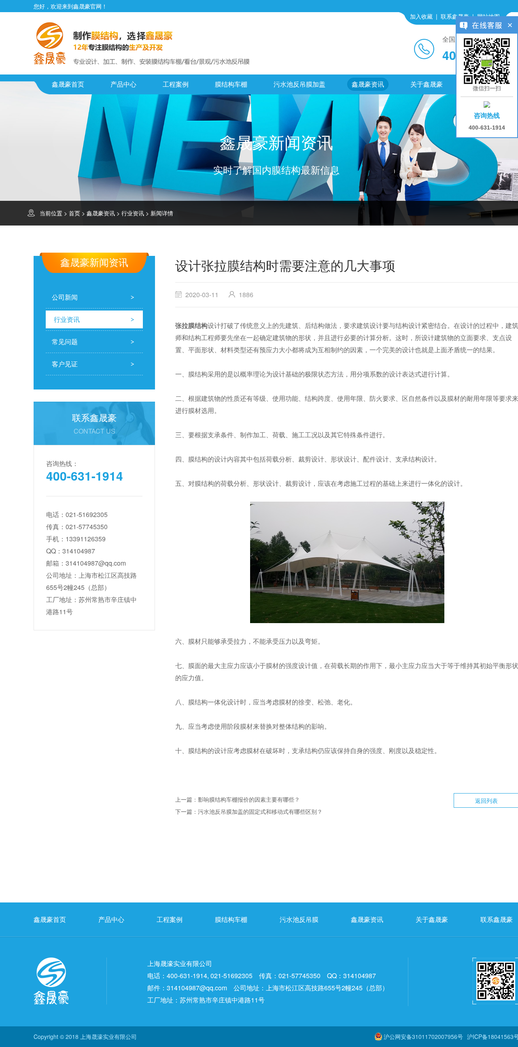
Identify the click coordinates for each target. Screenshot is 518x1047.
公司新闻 (65, 297)
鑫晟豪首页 (68, 84)
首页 (74, 213)
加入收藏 (421, 16)
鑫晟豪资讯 (368, 84)
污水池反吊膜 (299, 919)
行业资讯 (132, 213)
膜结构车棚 (231, 84)
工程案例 (176, 84)
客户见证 (65, 363)
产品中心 (123, 84)
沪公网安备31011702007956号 (423, 1036)
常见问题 (65, 341)
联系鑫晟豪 (455, 16)
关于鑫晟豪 (426, 84)
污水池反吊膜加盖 (299, 84)
